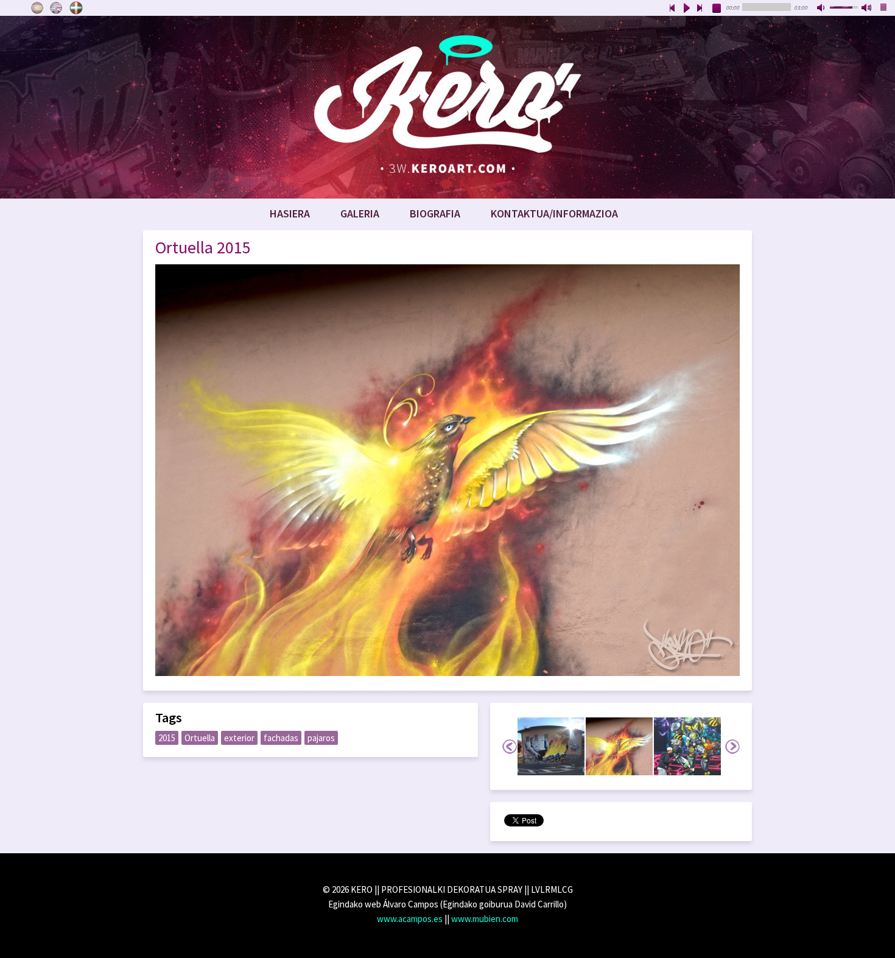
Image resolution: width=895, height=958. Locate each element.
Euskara (76, 8)
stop (717, 8)
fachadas (281, 738)
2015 (166, 738)
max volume (867, 8)
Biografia (435, 213)
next (700, 8)
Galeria (359, 213)
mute (821, 8)
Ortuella (199, 738)
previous (672, 8)
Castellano (37, 8)
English (56, 8)
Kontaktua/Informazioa (554, 213)
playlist (884, 8)
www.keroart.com (447, 107)
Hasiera (290, 213)
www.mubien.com (484, 919)
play (686, 8)
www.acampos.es (410, 919)
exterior (239, 738)
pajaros (321, 738)
